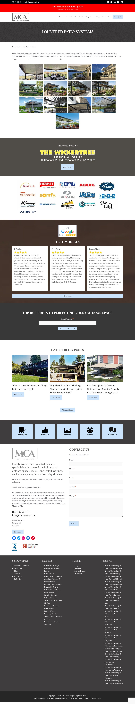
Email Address (67, 319)
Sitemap (86, 698)
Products (77, 17)
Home (60, 17)
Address (72, 487)
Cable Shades (49, 574)
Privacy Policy (96, 698)
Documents (78, 574)
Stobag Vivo (77, 6)
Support (88, 17)
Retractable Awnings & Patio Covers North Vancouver (113, 621)
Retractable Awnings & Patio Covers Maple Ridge (113, 600)
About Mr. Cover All (21, 566)
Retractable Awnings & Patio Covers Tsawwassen (113, 662)
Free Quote (117, 17)
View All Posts (67, 410)
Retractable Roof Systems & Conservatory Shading (53, 600)
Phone (72, 469)
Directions (18, 532)
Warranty (77, 568)
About (67, 17)
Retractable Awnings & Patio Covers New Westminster (113, 613)
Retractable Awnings (51, 566)
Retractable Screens (51, 587)
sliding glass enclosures (27, 501)
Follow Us (45, 435)
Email (71, 478)
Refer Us (17, 579)
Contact (17, 574)
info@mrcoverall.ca (32, 2)
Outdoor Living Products (53, 584)
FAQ (76, 566)
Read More (68, 296)
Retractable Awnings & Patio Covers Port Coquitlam (113, 638)
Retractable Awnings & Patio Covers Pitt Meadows (113, 629)
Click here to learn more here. (67, 10)
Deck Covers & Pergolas (53, 576)
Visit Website (67, 167)
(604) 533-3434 (17, 2)
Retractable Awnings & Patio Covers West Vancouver (113, 675)
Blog (97, 17)
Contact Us (105, 17)
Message (72, 496)
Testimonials (18, 568)
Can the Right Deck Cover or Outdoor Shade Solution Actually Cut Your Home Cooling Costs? (103, 389)
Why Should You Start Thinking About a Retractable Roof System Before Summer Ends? (66, 389)
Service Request (80, 571)
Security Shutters (50, 595)
